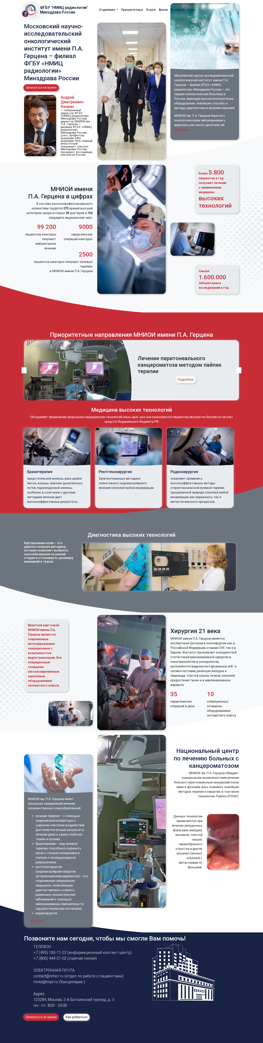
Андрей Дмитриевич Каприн (72, 102)
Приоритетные (132, 10)
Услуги (151, 10)
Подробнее (182, 129)
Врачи (163, 10)
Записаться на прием (41, 88)
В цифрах (177, 10)
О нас (192, 10)
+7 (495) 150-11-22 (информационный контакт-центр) (83, 952)
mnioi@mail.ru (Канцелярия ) (59, 982)
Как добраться (76, 1017)
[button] (24, 370)
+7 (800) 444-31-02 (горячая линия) (65, 958)
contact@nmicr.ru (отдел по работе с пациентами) (79, 976)
